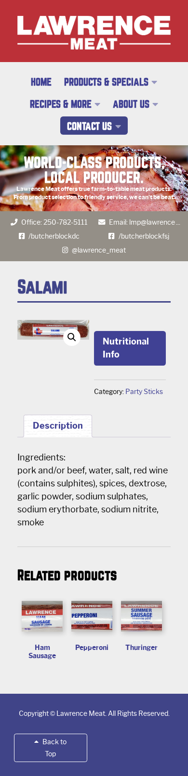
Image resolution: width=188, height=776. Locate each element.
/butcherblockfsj (144, 236)
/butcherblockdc (54, 236)
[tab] (58, 426)
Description (58, 425)
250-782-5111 (65, 222)
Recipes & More (61, 104)
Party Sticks (144, 391)
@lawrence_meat (99, 250)
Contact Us (89, 126)
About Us (131, 104)
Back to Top (54, 748)
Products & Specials (106, 82)
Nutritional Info (126, 348)
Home (41, 82)
